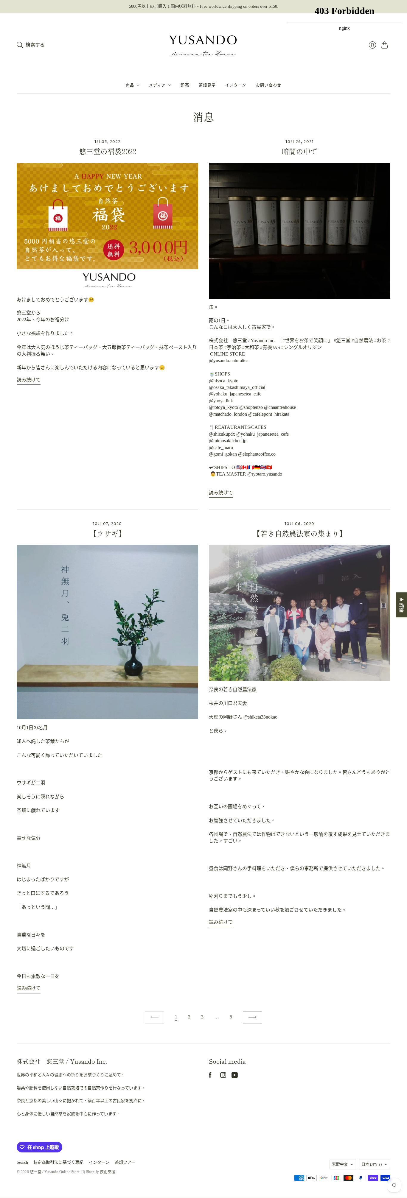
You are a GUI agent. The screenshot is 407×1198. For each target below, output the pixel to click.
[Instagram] (223, 1076)
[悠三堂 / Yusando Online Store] (203, 45)
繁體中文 (340, 1164)
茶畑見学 (207, 85)
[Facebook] (210, 1076)
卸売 (185, 85)
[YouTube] (235, 1076)
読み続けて (29, 379)
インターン (235, 85)
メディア (157, 85)
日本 (371, 1164)
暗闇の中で (300, 151)
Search (22, 1162)
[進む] (252, 1017)
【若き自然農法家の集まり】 (299, 533)
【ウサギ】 (107, 533)
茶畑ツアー (125, 1162)
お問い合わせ (269, 85)
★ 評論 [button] (401, 605)
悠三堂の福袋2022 (107, 151)
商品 (130, 85)
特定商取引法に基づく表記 (58, 1162)
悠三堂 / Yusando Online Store (55, 1171)
